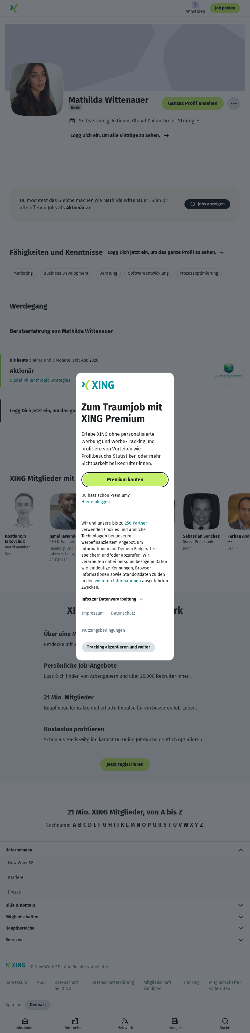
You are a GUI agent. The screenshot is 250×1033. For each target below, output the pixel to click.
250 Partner (136, 523)
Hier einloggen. (96, 501)
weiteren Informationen (118, 580)
